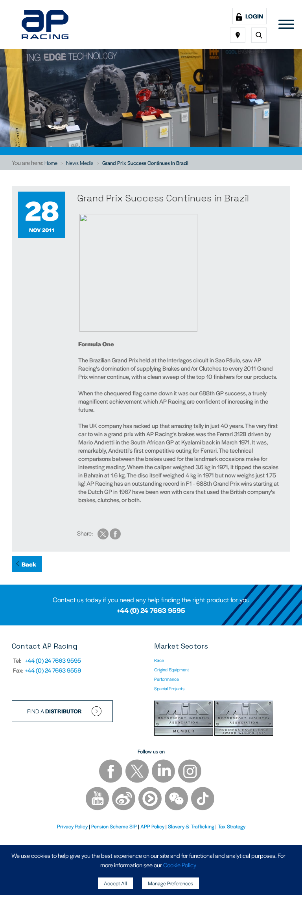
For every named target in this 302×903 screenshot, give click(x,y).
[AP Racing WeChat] (177, 799)
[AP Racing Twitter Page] (137, 772)
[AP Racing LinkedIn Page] (164, 772)
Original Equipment (171, 669)
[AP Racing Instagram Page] (189, 772)
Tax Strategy (231, 826)
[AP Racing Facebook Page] (111, 772)
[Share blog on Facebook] (115, 533)
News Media (80, 162)
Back (29, 564)
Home (50, 162)
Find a (54, 711)
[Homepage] (45, 24)
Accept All (115, 883)
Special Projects (169, 688)
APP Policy (152, 826)
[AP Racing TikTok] (202, 799)
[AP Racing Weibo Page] (124, 799)
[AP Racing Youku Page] (150, 799)
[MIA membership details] (184, 719)
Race (159, 660)
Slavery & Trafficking (191, 826)
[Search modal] (259, 35)
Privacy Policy (72, 826)
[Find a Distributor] (237, 35)
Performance (166, 679)
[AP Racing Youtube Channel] (98, 799)
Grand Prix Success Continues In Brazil (145, 162)
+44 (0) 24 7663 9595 (151, 610)
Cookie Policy (179, 865)
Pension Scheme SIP (114, 826)
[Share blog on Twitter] (104, 533)
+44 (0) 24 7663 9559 (53, 670)
